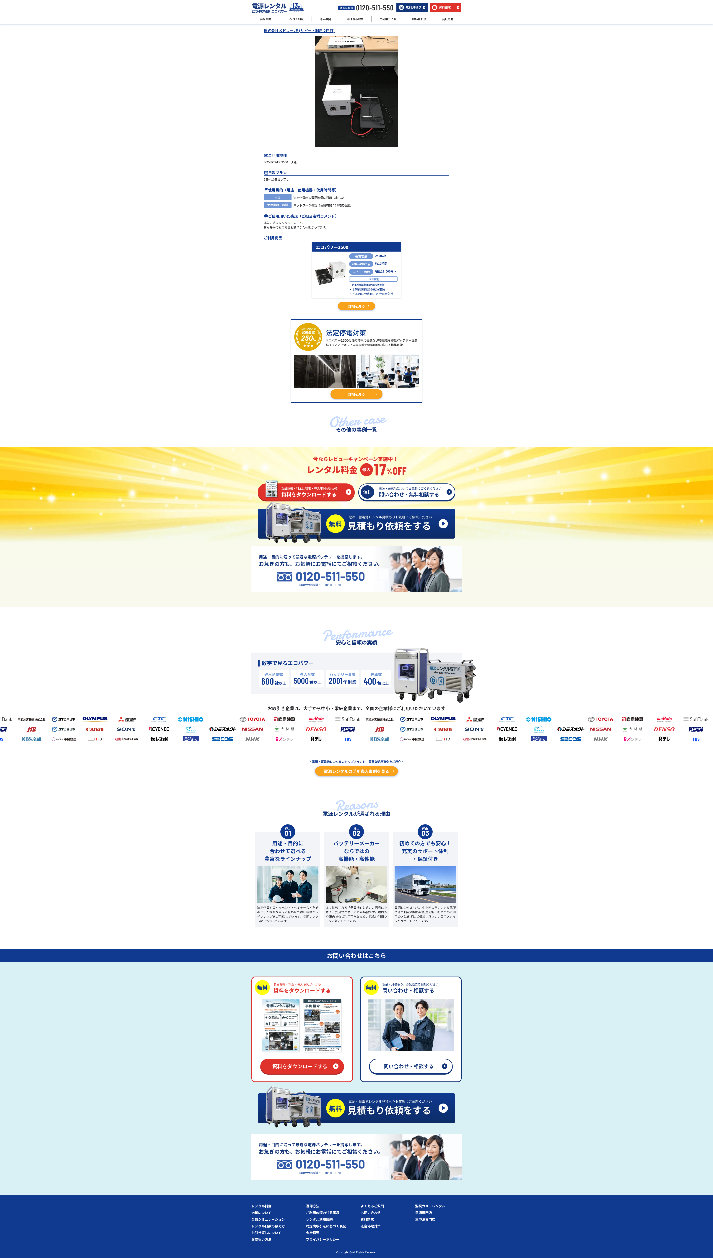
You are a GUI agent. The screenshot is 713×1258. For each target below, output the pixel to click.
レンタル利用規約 (319, 1219)
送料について (261, 1212)
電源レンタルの (356, 771)
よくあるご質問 (372, 1205)
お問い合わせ (371, 1212)
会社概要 (312, 1232)
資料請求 (367, 1219)
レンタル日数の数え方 (268, 1225)
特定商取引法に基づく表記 (326, 1225)
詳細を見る (356, 306)
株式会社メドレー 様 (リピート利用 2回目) (299, 30)
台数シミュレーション (268, 1219)
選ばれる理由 (355, 19)
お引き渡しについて (266, 1232)
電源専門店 (423, 1212)
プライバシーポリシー (322, 1239)
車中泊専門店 (425, 1219)
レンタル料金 (261, 1205)
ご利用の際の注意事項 (322, 1212)
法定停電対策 (371, 1225)
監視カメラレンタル (430, 1205)
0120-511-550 (330, 576)
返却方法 (312, 1205)
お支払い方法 (261, 1239)
